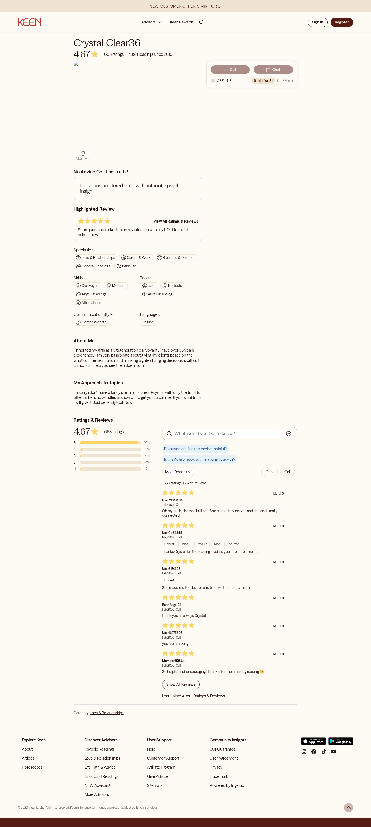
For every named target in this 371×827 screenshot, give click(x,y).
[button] (269, 472)
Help (151, 749)
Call (233, 69)
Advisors (148, 22)
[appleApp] (313, 743)
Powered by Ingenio (227, 785)
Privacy (216, 767)
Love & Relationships (107, 713)
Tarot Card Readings (101, 776)
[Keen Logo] (29, 22)
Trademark (219, 776)
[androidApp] (340, 743)
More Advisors (97, 794)
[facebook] (314, 753)
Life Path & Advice (100, 767)
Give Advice (157, 776)
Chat (276, 69)
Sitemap (154, 785)
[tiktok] (324, 753)
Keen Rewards (182, 22)
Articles (28, 758)
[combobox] (178, 472)
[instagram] (304, 753)
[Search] (202, 22)
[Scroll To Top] (348, 807)
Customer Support (163, 758)
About (27, 749)
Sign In (317, 22)
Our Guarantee (223, 749)
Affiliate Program (161, 767)
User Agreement (224, 758)
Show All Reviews (180, 684)
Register (342, 22)
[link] (113, 54)
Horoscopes (32, 767)
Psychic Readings (100, 749)
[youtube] (334, 753)
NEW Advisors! (97, 785)
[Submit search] (289, 434)
